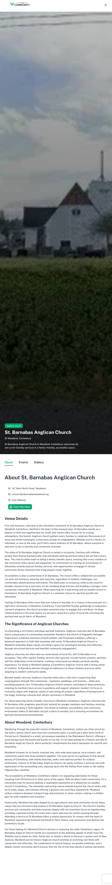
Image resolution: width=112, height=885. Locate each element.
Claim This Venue (21, 507)
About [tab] (9, 462)
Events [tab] (23, 462)
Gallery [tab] (39, 462)
